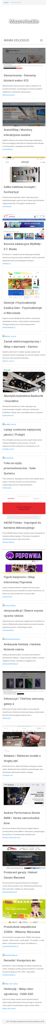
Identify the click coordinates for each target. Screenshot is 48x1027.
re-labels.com (8, 775)
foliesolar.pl (7, 488)
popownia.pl (7, 597)
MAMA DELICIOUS (16, 40)
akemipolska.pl (8, 542)
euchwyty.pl (7, 206)
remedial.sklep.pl (9, 975)
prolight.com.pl (8, 449)
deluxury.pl (6, 718)
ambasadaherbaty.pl (10, 664)
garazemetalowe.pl (10, 892)
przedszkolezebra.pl (10, 946)
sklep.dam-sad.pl (9, 1008)
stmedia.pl (6, 264)
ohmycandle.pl (8, 630)
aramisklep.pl (8, 149)
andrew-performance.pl (11, 837)
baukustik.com (8, 415)
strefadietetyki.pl (9, 327)
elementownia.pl (9, 95)
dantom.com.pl (8, 361)
